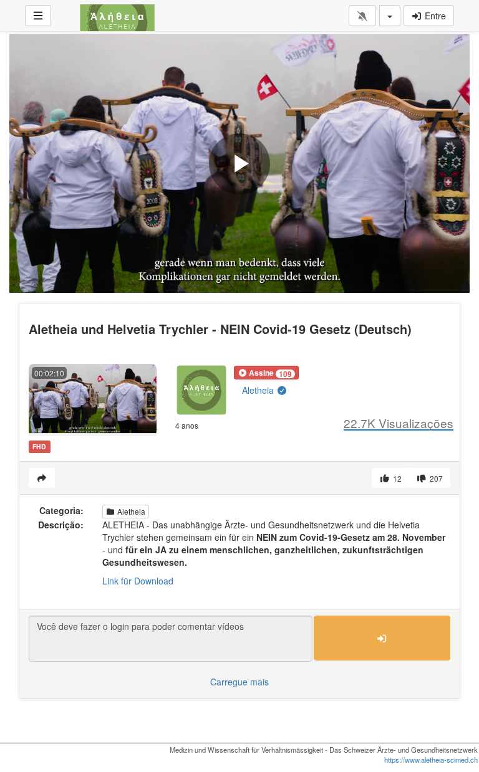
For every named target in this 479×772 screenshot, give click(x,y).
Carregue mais (239, 681)
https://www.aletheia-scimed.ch (431, 760)
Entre (434, 15)
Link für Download (137, 580)
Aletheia (259, 390)
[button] (266, 372)
